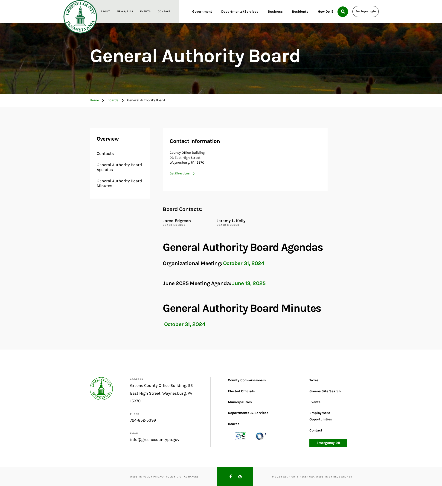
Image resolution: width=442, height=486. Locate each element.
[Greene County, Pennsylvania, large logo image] (80, 17)
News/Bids (125, 11)
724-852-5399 (143, 420)
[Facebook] (230, 476)
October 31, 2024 (243, 263)
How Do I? (326, 11)
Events (145, 11)
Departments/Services (239, 11)
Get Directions (180, 173)
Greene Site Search (325, 391)
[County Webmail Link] (240, 436)
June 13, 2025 (249, 283)
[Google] (240, 476)
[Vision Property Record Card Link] (260, 436)
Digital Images (188, 476)
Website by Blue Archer (334, 476)
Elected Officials (241, 391)
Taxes (314, 380)
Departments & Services (248, 413)
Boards (113, 100)
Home (94, 100)
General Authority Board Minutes (119, 183)
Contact (164, 11)
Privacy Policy (164, 476)
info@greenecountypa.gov (154, 439)
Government (202, 11)
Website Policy (141, 476)
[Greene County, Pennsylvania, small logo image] (101, 388)
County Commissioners (247, 380)
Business (275, 11)
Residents (300, 11)
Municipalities (240, 402)
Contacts (105, 153)
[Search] (342, 11)
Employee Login (365, 11)
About (105, 11)
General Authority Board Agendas (119, 167)
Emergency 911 (328, 443)
